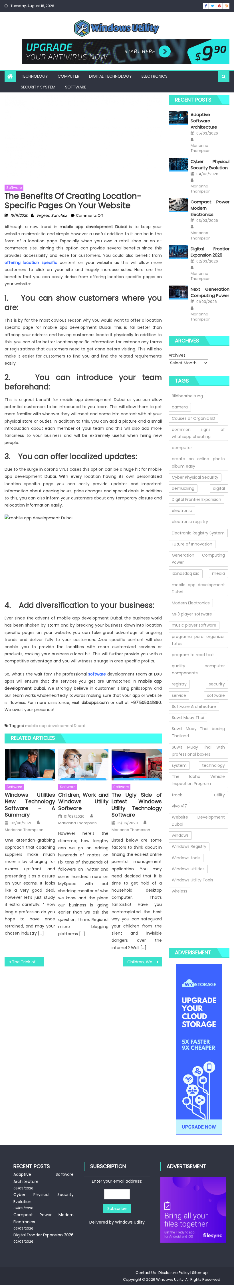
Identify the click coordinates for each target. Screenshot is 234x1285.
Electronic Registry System (198, 533)
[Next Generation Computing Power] (178, 292)
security (217, 684)
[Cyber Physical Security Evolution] (178, 165)
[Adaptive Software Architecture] (178, 118)
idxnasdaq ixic (185, 573)
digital (219, 488)
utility (219, 795)
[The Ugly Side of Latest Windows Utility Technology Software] (137, 764)
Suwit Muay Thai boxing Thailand (198, 732)
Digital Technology (110, 76)
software (216, 695)
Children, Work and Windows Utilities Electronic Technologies (144, 962)
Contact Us (146, 1272)
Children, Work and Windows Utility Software (83, 801)
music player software (194, 625)
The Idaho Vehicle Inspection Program (198, 780)
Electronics (155, 76)
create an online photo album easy (198, 462)
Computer (68, 76)
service (179, 695)
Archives (177, 355)
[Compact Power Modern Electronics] (178, 205)
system (179, 765)
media (218, 573)
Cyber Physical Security (195, 477)
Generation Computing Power (198, 558)
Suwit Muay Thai (188, 717)
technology (213, 765)
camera (180, 407)
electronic (182, 510)
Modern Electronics (191, 603)
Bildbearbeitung (187, 396)
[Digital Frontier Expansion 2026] (178, 252)
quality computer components (198, 669)
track (177, 795)
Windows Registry (189, 846)
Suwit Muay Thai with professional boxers (198, 750)
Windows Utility (130, 1222)
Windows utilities (188, 869)
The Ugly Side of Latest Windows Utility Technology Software (137, 805)
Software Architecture (194, 706)
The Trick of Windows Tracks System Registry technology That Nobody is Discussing (28, 962)
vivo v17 (179, 806)
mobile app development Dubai (55, 725)
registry (179, 684)
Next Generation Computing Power (210, 292)
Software (75, 87)
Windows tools (186, 858)
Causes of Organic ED (193, 418)
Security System (38, 87)
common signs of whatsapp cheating (198, 433)
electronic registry (190, 521)
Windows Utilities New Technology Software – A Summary (30, 805)
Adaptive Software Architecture (204, 120)
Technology (34, 76)
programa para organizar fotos (198, 640)
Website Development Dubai (198, 820)
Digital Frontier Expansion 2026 (210, 252)
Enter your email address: (117, 1201)
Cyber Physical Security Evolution (210, 164)
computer (182, 448)
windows (180, 835)
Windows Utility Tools (192, 880)
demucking (183, 488)
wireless (179, 891)
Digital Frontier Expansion (196, 499)
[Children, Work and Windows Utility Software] (83, 764)
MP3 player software (192, 614)
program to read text (193, 655)
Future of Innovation (192, 544)
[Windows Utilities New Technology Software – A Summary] (30, 764)
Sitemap (200, 1272)
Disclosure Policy (173, 1272)
